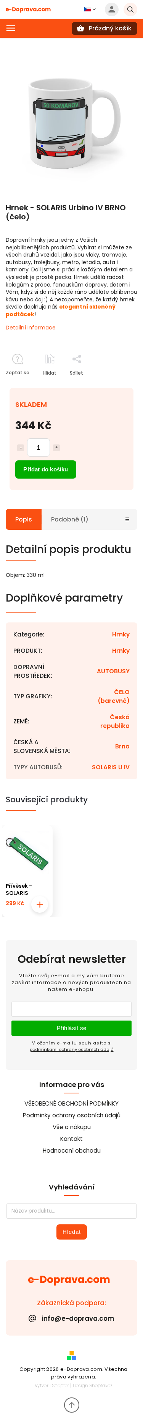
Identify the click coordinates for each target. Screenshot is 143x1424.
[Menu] (10, 28)
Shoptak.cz (101, 1385)
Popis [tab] (23, 519)
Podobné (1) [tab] (69, 519)
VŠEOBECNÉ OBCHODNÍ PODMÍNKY (71, 1103)
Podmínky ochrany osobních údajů (72, 1115)
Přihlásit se (72, 1028)
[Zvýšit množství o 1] (56, 447)
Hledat (72, 1232)
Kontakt (71, 1139)
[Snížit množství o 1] (20, 447)
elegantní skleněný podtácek (61, 310)
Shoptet (60, 1385)
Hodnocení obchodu (72, 1151)
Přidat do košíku (45, 469)
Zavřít (113, 386)
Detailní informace (31, 327)
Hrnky (121, 634)
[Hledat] (130, 9)
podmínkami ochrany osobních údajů (72, 1049)
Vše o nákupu (72, 1127)
